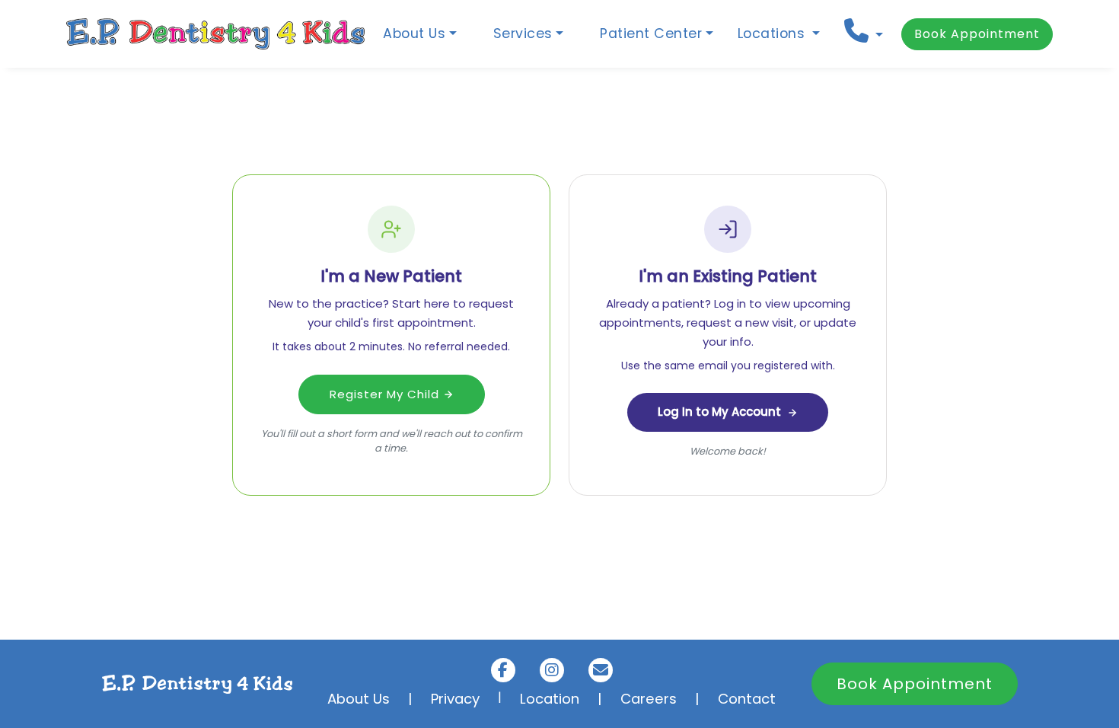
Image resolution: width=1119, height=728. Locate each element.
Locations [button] (773, 33)
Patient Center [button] (651, 33)
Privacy (455, 698)
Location (549, 698)
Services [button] (523, 33)
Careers (648, 698)
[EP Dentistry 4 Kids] (215, 33)
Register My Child (386, 394)
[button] (863, 30)
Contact (747, 698)
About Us (358, 698)
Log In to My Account (719, 412)
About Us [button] (414, 33)
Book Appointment (977, 34)
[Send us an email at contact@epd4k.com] (600, 670)
